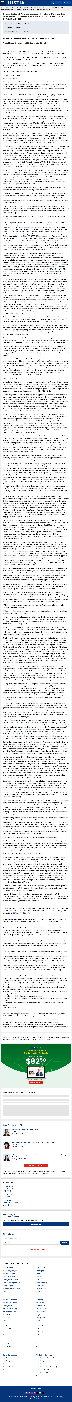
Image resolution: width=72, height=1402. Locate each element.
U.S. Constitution (9, 1329)
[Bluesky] (40, 1393)
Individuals (40, 1268)
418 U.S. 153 (61, 300)
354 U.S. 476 (17, 913)
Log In (59, 3)
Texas (38, 1347)
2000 (51, 7)
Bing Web (6, 1197)
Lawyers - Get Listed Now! (36, 1249)
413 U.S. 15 (50, 179)
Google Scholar (8, 1186)
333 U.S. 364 (57, 549)
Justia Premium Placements (45, 1364)
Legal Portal (23, 1397)
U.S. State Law (42, 1326)
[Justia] (16, 2)
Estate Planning (41, 1283)
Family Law (40, 1286)
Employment (7, 1306)
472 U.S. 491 (48, 922)
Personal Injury (41, 1289)
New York (39, 1344)
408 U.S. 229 (16, 911)
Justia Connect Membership (46, 1358)
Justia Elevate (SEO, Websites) (46, 1367)
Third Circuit (45, 7)
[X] (43, 1393)
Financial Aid (40, 1306)
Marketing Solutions (44, 1355)
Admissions (40, 1303)
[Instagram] (35, 1393)
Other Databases (10, 1355)
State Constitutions (43, 1329)
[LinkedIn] (26, 1393)
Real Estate (7, 1315)
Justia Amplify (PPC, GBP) (44, 1370)
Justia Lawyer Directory (44, 1361)
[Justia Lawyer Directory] (45, 1393)
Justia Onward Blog (43, 1373)
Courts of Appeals (35, 7)
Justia (3, 7)
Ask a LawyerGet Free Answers (11, 1215)
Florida (38, 1341)
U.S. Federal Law (9, 1326)
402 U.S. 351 (50, 911)
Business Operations (10, 1303)
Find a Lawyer (9, 1234)
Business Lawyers (9, 1274)
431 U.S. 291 (44, 321)
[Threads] (37, 1393)
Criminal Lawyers (9, 1277)
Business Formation (10, 1300)
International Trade (10, 1312)
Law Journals (40, 1312)
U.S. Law (8, 7)
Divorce (38, 1277)
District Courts (8, 1344)
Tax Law (6, 1318)
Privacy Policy (58, 1397)
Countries (6, 1376)
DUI (37, 1280)
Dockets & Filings (9, 1347)
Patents (5, 1370)
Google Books (8, 1188)
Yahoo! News (7, 1205)
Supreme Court (8, 1338)
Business (6, 1297)
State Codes (40, 1332)
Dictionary (39, 1300)
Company (31, 1397)
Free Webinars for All (12, 1125)
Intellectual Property (10, 1309)
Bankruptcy (40, 1271)
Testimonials (40, 1376)
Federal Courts (24, 7)
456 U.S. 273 (26, 236)
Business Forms (8, 1364)
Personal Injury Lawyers (11, 1289)
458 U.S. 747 (18, 408)
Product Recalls (8, 1367)
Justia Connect (13, 1397)
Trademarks (7, 1373)
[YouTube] (29, 1393)
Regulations (7, 1335)
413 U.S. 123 (63, 425)
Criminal (39, 1274)
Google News (7, 1200)
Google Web (7, 1194)
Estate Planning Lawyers (11, 1283)
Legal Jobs (6, 1358)
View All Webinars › (36, 1166)
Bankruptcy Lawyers (10, 1271)
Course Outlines (41, 1309)
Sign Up (66, 3)
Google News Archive (10, 1203)
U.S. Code (6, 1332)
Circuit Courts (7, 1341)
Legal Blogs (7, 1191)
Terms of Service (46, 1397)
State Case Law (41, 1335)
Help (38, 1397)
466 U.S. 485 (17, 232)
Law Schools (41, 1297)
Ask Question (36, 1224)
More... (5, 1292)
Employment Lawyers (10, 1280)
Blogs (38, 1315)
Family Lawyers (8, 1286)
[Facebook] (32, 1393)
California (39, 1338)
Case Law (15, 7)
